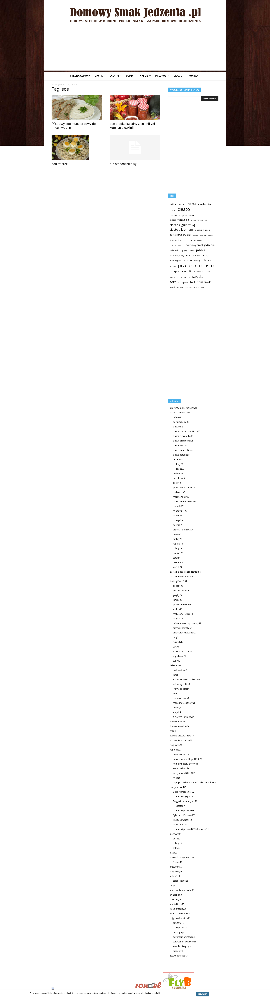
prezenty (178, 950)
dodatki (178, 473)
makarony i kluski (183, 613)
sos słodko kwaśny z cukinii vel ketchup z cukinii (132, 126)
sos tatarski (60, 164)
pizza (173, 852)
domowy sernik (176, 245)
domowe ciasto (206, 235)
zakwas (177, 847)
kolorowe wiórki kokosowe (187, 679)
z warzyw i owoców (183, 716)
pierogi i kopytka (182, 627)
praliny (177, 538)
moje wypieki (176, 260)
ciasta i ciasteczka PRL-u (186, 431)
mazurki (178, 506)
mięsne (178, 618)
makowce (179, 492)
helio (192, 250)
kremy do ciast (181, 688)
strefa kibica (177, 904)
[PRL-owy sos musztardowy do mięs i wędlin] (77, 107)
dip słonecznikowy (123, 164)
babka (173, 204)
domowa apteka (179, 721)
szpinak (185, 283)
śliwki (203, 287)
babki (177, 417)
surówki (178, 641)
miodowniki (180, 510)
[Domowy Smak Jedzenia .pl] (135, 12)
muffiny (178, 515)
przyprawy (176, 871)
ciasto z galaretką (182, 224)
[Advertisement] (135, 49)
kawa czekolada (181, 768)
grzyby (184, 250)
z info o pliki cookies (180, 913)
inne (175, 674)
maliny (205, 255)
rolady (177, 548)
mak (188, 255)
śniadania (176, 894)
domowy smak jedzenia (200, 245)
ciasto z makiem (202, 229)
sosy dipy (176, 899)
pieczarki (188, 260)
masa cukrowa (181, 698)
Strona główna (80, 75)
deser (195, 235)
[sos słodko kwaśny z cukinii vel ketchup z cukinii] (135, 107)
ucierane (178, 562)
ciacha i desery (180, 412)
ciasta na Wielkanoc (181, 576)
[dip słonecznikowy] (135, 147)
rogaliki (178, 543)
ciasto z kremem (181, 229)
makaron (196, 255)
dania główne (178, 581)
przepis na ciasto (196, 265)
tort (192, 282)
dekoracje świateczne (184, 936)
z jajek (177, 712)
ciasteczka (204, 204)
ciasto (184, 209)
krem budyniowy (177, 255)
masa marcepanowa (184, 702)
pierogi (197, 261)
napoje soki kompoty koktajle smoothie (194, 782)
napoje (144, 75)
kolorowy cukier (181, 684)
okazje (178, 75)
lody (179, 464)
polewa (177, 534)
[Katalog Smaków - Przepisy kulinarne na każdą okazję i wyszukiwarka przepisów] (92, 988)
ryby (175, 637)
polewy (177, 707)
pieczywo (161, 75)
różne (180, 468)
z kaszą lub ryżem (182, 651)
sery (172, 885)
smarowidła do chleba (182, 890)
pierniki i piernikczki (184, 529)
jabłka (200, 250)
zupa (196, 287)
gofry (177, 482)
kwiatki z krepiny (182, 946)
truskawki (204, 282)
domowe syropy (182, 754)
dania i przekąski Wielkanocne (192, 829)
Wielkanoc (180, 824)
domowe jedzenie (178, 240)
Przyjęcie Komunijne (185, 801)
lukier (176, 693)
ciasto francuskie (179, 219)
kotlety (177, 609)
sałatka (198, 276)
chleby (177, 843)
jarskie (177, 599)
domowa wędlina (180, 726)
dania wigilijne (184, 796)
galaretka (175, 250)
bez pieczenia (181, 421)
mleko (176, 777)
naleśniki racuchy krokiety (187, 623)
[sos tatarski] (77, 147)
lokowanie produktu (181, 740)
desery (178, 459)
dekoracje (176, 665)
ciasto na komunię (199, 220)
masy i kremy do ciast (184, 501)
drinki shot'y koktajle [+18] (187, 759)
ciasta (192, 204)
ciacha (99, 75)
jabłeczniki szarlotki (184, 487)
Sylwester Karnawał (184, 815)
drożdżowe (180, 478)
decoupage (179, 932)
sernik (175, 282)
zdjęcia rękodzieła (180, 918)
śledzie (177, 862)
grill (173, 730)
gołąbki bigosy (181, 590)
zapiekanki (179, 656)
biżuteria (178, 922)
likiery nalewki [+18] (184, 773)
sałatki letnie (180, 880)
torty (176, 557)
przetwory (176, 866)
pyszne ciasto (176, 277)
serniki (178, 553)
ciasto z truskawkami (180, 234)
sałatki (114, 75)
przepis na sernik (180, 271)
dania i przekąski (185, 810)
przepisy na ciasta (202, 271)
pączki (187, 277)
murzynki (178, 520)
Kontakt (194, 75)
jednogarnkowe (182, 604)
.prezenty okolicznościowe (184, 407)
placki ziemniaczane (184, 632)
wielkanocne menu (181, 287)
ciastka (172, 210)
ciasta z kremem (183, 440)
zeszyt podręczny (179, 955)
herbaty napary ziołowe (185, 763)
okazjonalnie (178, 787)
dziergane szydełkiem (184, 941)
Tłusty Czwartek (182, 819)
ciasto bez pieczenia (182, 215)
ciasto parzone (181, 454)
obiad (129, 75)
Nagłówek (176, 744)
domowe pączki (195, 240)
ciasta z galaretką (183, 435)
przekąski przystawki (182, 857)
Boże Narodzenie (183, 791)
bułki (176, 838)
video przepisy (178, 908)
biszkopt (182, 204)
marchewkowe (181, 496)
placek (206, 260)
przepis (173, 266)
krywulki (181, 927)
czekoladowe (180, 670)
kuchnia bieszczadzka (182, 735)
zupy (176, 660)
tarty (176, 646)
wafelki (177, 567)
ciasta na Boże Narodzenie (185, 571)
